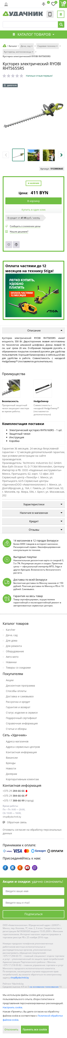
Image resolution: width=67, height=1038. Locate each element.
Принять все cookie (35, 1029)
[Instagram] (34, 867)
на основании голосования (44, 986)
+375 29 (13, 790)
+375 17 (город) (18, 800)
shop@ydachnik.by (19, 977)
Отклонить (11, 1029)
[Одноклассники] (20, 867)
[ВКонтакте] (12, 867)
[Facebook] (5, 867)
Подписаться (33, 914)
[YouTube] (27, 867)
